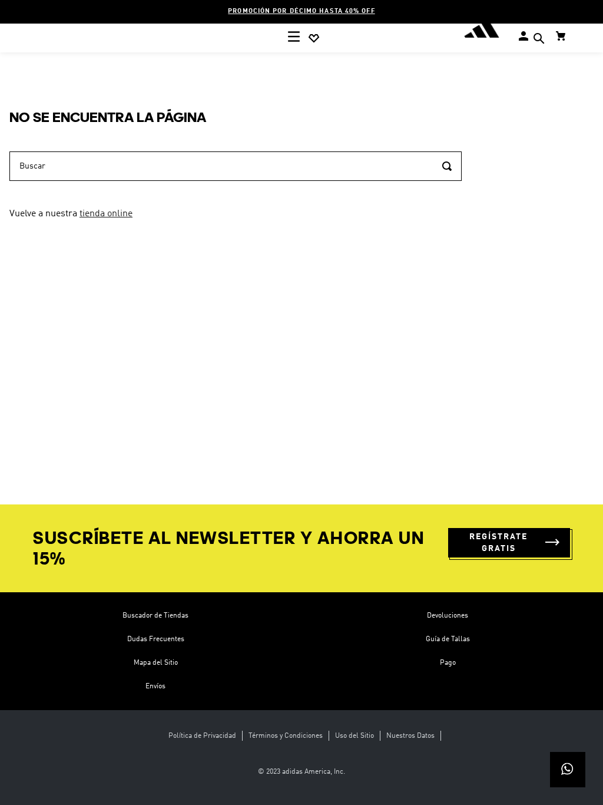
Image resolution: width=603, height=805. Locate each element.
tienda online (105, 214)
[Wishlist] (314, 38)
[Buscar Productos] (447, 166)
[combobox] (235, 166)
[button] (539, 39)
